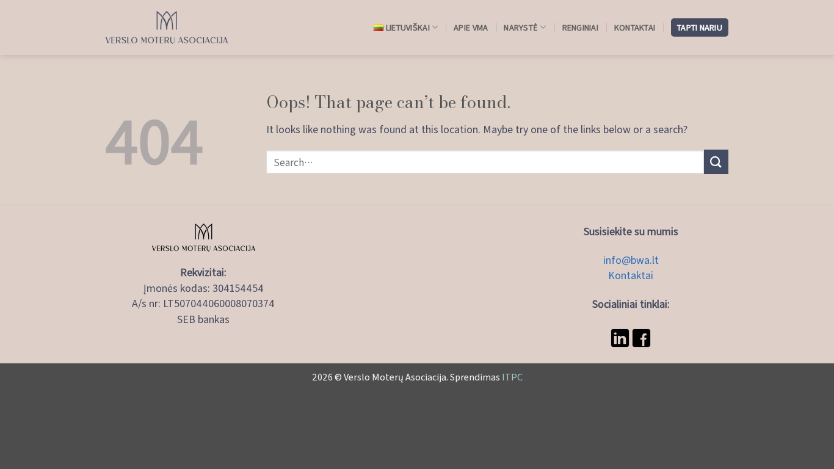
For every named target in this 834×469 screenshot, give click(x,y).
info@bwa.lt (631, 259)
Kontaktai (634, 27)
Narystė (521, 27)
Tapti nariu (699, 27)
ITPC (512, 376)
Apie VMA (471, 27)
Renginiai (580, 27)
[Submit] (716, 161)
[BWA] (167, 27)
